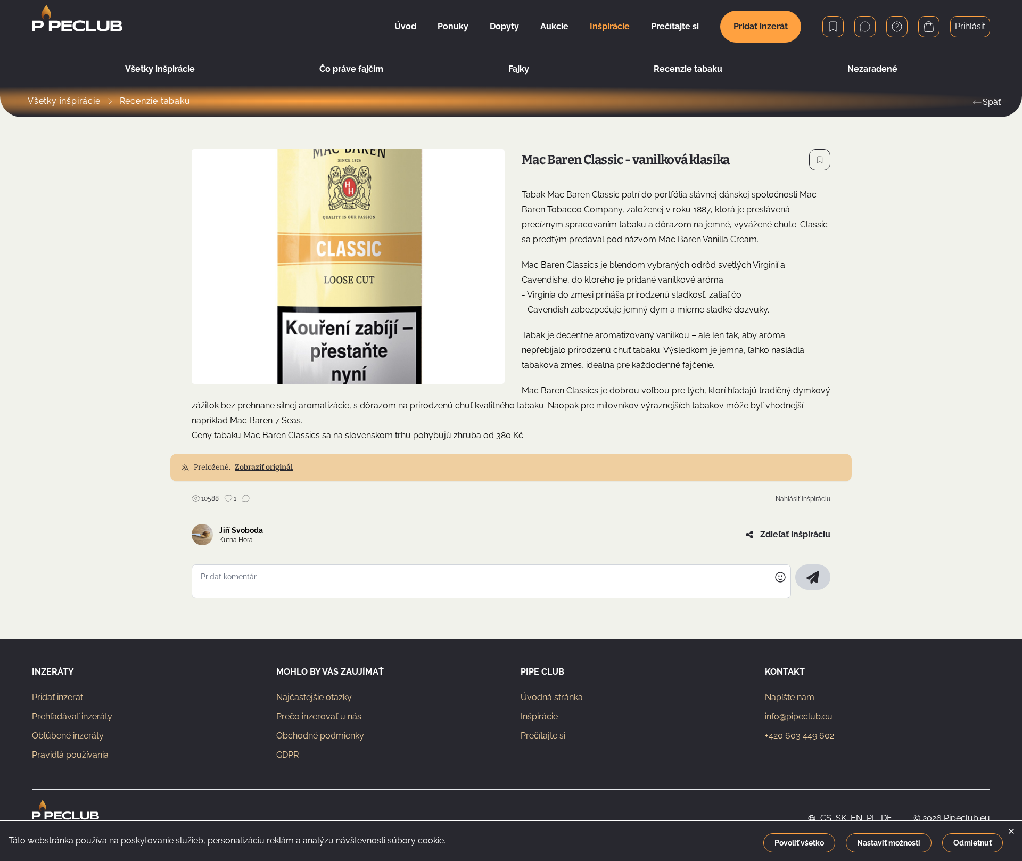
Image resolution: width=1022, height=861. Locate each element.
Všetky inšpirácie (160, 69)
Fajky (518, 69)
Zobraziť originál (264, 467)
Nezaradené (872, 69)
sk (841, 818)
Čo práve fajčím (351, 69)
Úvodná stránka (552, 697)
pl (872, 818)
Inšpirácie (539, 716)
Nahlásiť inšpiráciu (803, 499)
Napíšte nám (789, 697)
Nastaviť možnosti (888, 843)
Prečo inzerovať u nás (318, 716)
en (856, 818)
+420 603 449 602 (799, 736)
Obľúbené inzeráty (68, 736)
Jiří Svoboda (241, 530)
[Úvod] (77, 26)
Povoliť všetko (799, 843)
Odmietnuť (972, 843)
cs (825, 818)
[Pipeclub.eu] (65, 818)
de (886, 818)
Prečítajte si (543, 736)
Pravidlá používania (70, 755)
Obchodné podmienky (320, 736)
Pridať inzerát (760, 26)
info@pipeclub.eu (799, 716)
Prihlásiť (970, 26)
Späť (992, 102)
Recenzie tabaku (688, 69)
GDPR (287, 755)
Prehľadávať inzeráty (72, 716)
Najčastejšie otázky (314, 697)
